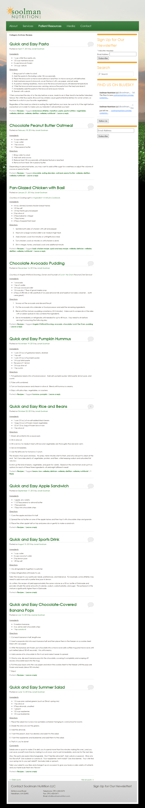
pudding (89, 324)
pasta (60, 111)
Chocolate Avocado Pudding (37, 263)
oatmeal (59, 173)
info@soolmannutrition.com (59, 796)
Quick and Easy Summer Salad (37, 687)
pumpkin (43, 394)
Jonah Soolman (38, 49)
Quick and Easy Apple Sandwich (39, 485)
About (13, 26)
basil (34, 248)
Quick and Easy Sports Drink (34, 539)
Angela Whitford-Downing (43, 324)
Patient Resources (50, 26)
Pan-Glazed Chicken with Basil (37, 187)
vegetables (81, 111)
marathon (54, 111)
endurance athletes (41, 111)
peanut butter (69, 173)
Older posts (15, 779)
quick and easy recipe (59, 248)
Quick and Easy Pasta (29, 43)
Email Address (103, 54)
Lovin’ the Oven (66, 274)
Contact (85, 26)
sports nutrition (70, 111)
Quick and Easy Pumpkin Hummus (40, 338)
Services (28, 26)
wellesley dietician (16, 113)
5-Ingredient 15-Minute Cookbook (46, 198)
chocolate (37, 173)
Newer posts (87, 779)
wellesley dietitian (32, 113)
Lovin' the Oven (79, 324)
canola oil (22, 629)
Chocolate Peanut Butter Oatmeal (41, 125)
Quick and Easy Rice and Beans (38, 406)
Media (71, 26)
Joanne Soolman (38, 615)
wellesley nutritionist (47, 113)
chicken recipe (43, 248)
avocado (58, 324)
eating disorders (48, 173)
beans (35, 471)
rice (40, 471)
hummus (36, 394)
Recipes (20, 111)
